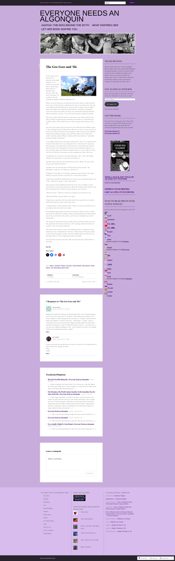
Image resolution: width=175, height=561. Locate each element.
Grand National (77, 265)
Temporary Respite (119, 496)
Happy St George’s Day (89, 282)
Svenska (109, 296)
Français (126, 241)
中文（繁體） (111, 228)
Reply (48, 332)
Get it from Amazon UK (112, 133)
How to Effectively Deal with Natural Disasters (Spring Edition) (119, 503)
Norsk (109, 272)
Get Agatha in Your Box (118, 89)
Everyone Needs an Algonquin (79, 16)
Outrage (45, 511)
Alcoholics (57, 265)
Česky (109, 235)
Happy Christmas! (86, 547)
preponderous (109, 499)
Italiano (109, 260)
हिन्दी (108, 255)
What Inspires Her (105, 25)
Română (109, 284)
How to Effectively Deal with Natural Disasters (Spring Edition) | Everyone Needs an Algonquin (120, 513)
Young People (47, 533)
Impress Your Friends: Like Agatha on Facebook (119, 191)
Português (129, 279)
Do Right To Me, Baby (53, 282)
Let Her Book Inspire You (59, 29)
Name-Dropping (48, 508)
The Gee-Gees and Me (61, 66)
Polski (109, 276)
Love (44, 505)
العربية (109, 215)
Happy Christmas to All (119, 525)
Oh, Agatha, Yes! (112, 104)
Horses (93, 265)
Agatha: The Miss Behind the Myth (65, 25)
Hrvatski (110, 232)
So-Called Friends (48, 521)
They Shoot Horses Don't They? (60, 268)
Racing (48, 268)
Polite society (47, 514)
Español (109, 292)
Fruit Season (84, 512)
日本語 (109, 264)
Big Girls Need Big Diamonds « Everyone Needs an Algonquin (68, 379)
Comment (89, 473)
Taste (44, 524)
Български (110, 219)
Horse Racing (86, 265)
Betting (63, 265)
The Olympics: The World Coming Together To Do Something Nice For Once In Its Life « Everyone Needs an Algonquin (71, 393)
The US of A (47, 527)
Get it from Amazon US (112, 131)
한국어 (109, 269)
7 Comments (50, 277)
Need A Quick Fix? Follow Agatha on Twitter (119, 178)
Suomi (109, 239)
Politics (45, 518)
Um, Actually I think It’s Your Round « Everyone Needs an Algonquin (71, 424)
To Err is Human (48, 530)
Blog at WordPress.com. (47, 558)
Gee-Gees (69, 265)
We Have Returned (113, 515)
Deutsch (109, 247)
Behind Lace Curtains (124, 519)
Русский (110, 288)
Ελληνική (126, 249)
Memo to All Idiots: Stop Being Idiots (90, 527)
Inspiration (46, 502)
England (81, 277)
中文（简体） (111, 224)
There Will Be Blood (87, 519)
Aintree (51, 265)
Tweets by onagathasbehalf (112, 182)
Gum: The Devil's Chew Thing (90, 540)
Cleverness (75, 277)
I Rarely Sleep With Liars (88, 533)
